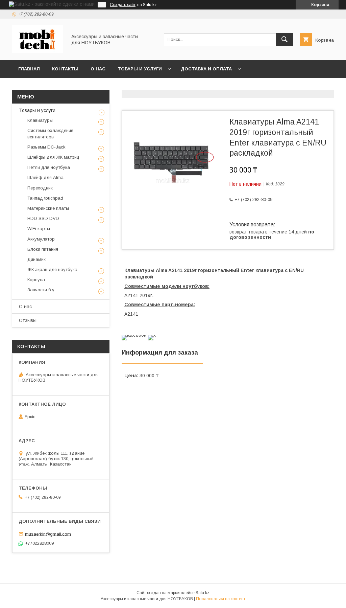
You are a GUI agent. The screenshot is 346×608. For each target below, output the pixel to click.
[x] (152, 335)
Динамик (36, 259)
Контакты (65, 68)
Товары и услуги (140, 68)
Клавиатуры (40, 120)
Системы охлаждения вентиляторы (50, 133)
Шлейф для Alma (45, 177)
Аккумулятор (41, 239)
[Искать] (284, 39)
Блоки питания (42, 249)
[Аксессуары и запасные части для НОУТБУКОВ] (37, 51)
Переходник (40, 187)
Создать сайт (122, 4)
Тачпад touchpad (45, 198)
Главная (29, 68)
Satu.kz (202, 592)
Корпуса (36, 279)
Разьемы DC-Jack (46, 147)
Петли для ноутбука (48, 167)
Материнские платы (48, 208)
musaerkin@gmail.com (48, 533)
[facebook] (134, 335)
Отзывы (27, 320)
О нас (98, 68)
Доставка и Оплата (206, 68)
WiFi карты (38, 228)
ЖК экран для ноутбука (52, 269)
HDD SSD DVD (43, 218)
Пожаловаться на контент (220, 598)
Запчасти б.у (40, 289)
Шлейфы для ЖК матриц (53, 157)
